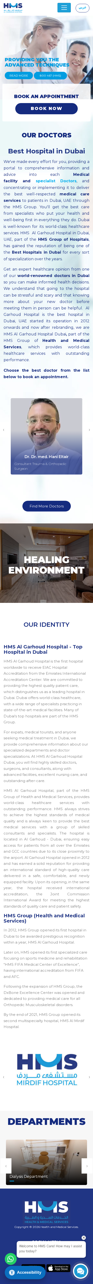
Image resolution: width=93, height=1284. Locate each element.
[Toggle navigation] (64, 7)
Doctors (66, 181)
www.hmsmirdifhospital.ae (46, 1076)
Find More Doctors (47, 506)
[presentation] (5, 1166)
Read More (19, 75)
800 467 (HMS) (50, 75)
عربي (82, 7)
